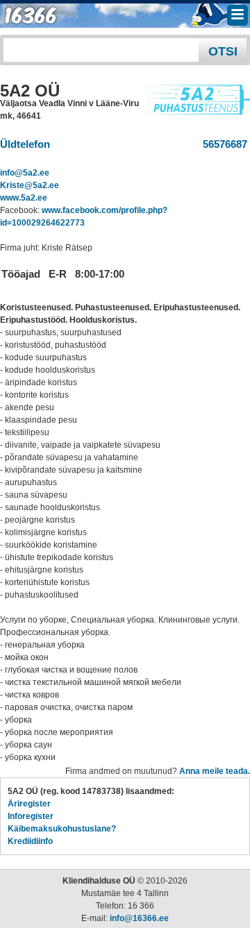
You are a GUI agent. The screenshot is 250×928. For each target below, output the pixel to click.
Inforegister (30, 816)
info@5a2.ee (24, 173)
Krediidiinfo (30, 841)
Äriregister (29, 804)
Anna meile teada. (214, 771)
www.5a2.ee (23, 198)
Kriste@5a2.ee (29, 185)
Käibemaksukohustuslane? (62, 829)
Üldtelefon (25, 144)
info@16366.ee (139, 918)
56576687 (222, 144)
